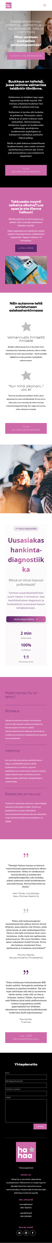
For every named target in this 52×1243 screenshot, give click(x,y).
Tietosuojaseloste (26, 1167)
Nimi (7, 1073)
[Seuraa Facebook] (32, 1233)
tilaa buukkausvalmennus (26, 428)
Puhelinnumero (13, 1089)
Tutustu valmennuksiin (26, 56)
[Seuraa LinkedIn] (19, 1233)
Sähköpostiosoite (14, 1081)
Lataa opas (26, 248)
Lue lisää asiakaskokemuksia (26, 1037)
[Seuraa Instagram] (26, 1233)
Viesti (8, 1097)
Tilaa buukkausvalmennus (26, 170)
